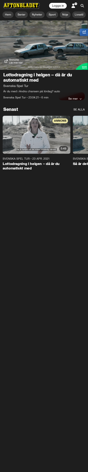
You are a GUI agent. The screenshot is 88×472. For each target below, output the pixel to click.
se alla (79, 109)
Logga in (58, 6)
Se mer (73, 98)
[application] (44, 45)
